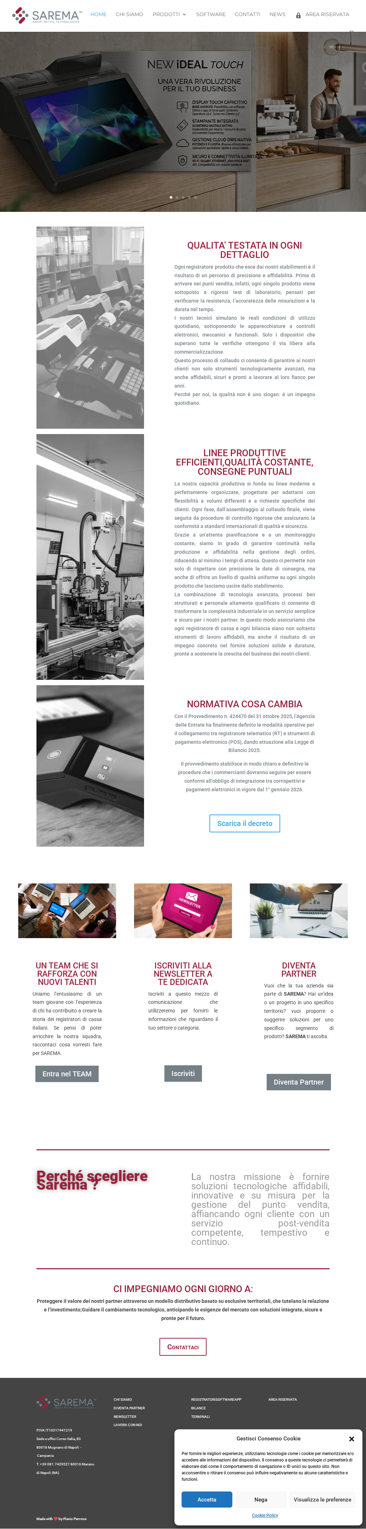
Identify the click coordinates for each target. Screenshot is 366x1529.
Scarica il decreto (244, 823)
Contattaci (183, 1347)
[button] (351, 1439)
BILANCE (198, 1408)
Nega (260, 1499)
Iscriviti (183, 1073)
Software (211, 15)
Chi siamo (129, 15)
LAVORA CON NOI (128, 1425)
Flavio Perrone (74, 1519)
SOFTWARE (225, 1399)
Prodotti (166, 15)
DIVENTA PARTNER (129, 1408)
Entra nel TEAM (67, 1074)
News (277, 15)
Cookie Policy (265, 1515)
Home (98, 15)
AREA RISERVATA (282, 1399)
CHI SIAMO (123, 1399)
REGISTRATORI (203, 1399)
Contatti (247, 15)
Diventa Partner (299, 1082)
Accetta (207, 1499)
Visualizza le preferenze (322, 1499)
